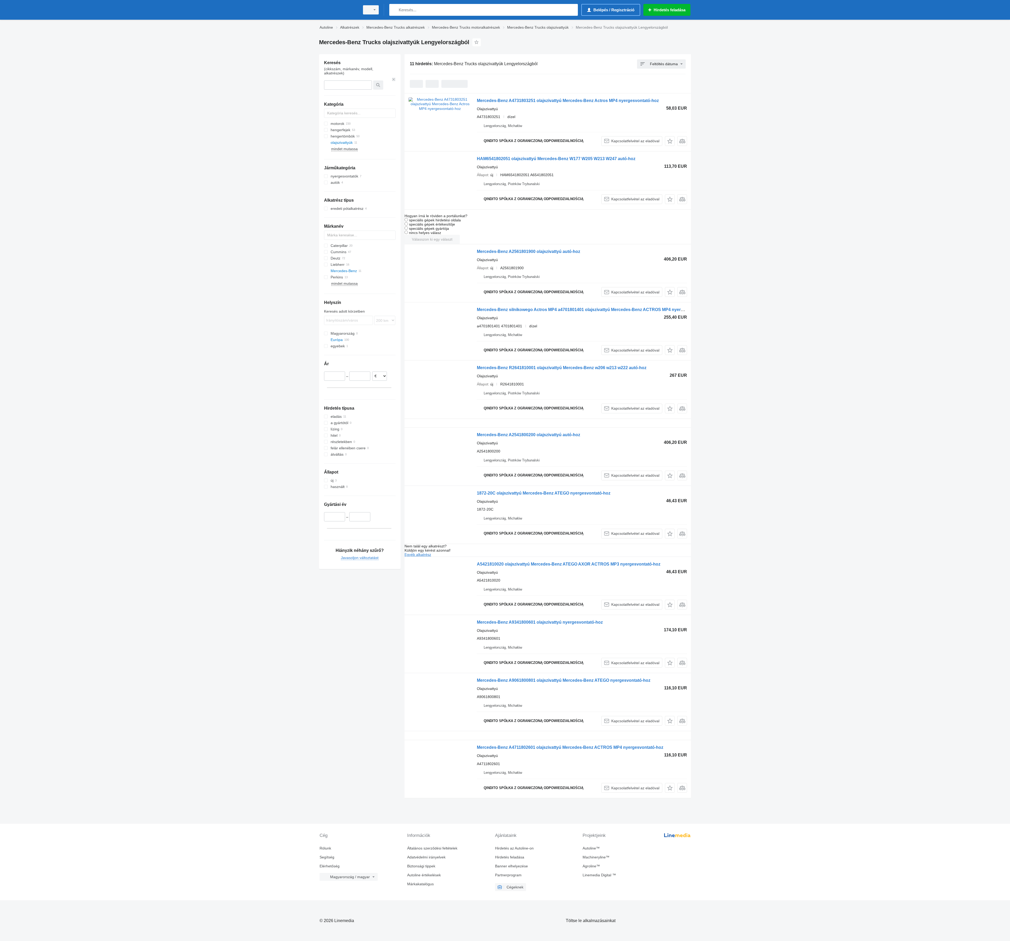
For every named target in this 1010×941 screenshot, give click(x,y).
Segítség (327, 857)
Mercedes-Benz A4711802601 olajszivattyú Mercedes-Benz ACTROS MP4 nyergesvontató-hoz (570, 747)
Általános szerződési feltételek (432, 848)
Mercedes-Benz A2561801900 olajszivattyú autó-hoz (528, 251)
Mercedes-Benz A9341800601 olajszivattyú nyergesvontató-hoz (540, 622)
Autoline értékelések (424, 875)
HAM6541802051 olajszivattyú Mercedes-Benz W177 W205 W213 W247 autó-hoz (556, 158)
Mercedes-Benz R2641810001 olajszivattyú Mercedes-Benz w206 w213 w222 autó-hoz (562, 367)
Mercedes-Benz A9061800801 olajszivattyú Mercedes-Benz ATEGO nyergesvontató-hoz (563, 680)
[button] (670, 141)
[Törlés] (394, 79)
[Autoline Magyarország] (338, 9)
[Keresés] (394, 10)
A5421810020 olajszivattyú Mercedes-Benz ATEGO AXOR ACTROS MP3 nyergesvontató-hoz (568, 564)
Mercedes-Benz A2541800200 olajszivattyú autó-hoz (528, 435)
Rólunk (325, 848)
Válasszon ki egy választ (432, 239)
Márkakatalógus (420, 884)
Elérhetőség (330, 866)
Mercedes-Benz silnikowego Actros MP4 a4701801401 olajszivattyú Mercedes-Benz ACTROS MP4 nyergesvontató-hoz (594, 309)
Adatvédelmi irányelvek (426, 857)
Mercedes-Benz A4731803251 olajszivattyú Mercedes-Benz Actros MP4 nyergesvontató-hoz (568, 100)
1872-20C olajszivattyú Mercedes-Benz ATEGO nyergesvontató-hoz (543, 493)
